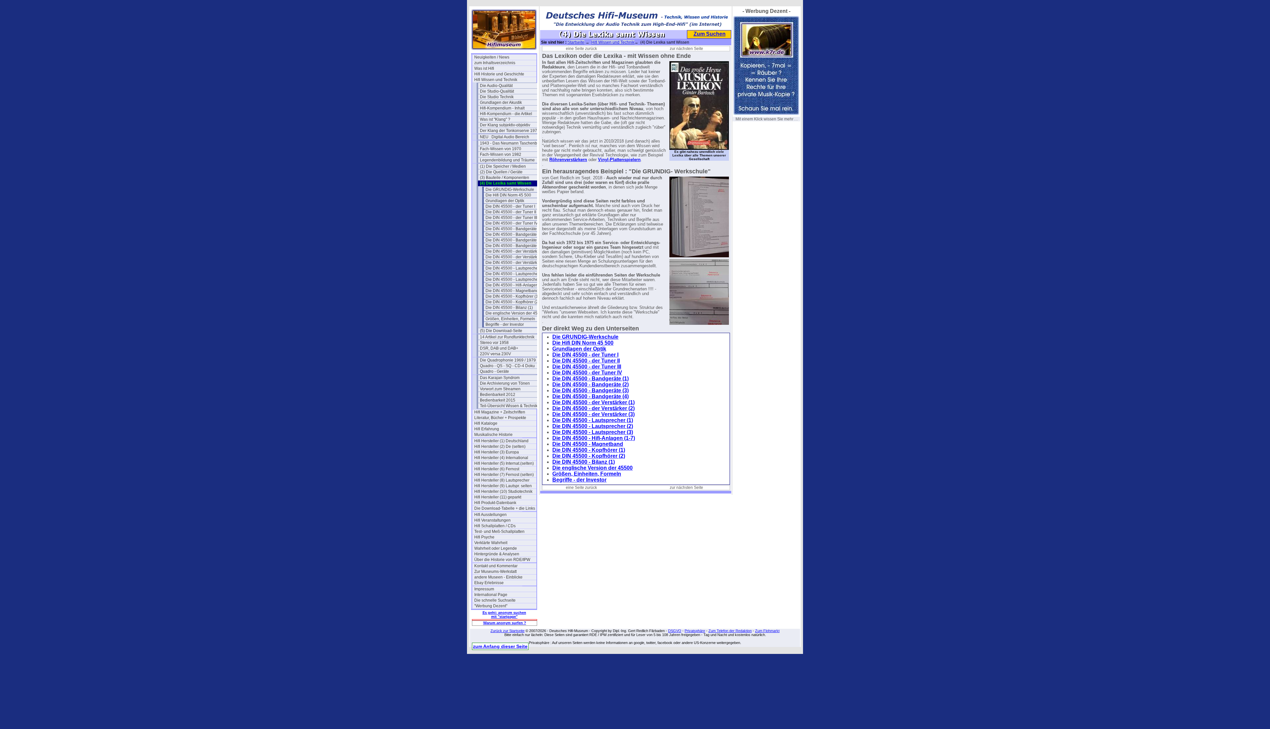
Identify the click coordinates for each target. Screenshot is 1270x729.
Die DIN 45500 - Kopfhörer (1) (512, 296)
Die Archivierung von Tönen (505, 383)
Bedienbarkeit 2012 (497, 394)
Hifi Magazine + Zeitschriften (499, 412)
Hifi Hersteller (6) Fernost (496, 469)
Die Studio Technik (497, 97)
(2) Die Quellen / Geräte (501, 172)
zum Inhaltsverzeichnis (494, 63)
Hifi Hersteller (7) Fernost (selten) (504, 474)
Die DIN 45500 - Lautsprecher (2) (515, 274)
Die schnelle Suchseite (495, 600)
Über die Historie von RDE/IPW (502, 559)
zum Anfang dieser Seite (500, 646)
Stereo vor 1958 (494, 342)
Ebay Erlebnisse (489, 582)
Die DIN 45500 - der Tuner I (510, 206)
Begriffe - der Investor (505, 324)
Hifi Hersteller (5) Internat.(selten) (504, 463)
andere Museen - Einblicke (498, 577)
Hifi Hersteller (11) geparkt (497, 497)
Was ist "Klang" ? (495, 119)
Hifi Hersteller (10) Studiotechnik (503, 491)
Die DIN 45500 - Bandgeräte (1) (514, 229)
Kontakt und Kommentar (496, 566)
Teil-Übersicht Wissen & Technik (508, 406)
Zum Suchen (710, 34)
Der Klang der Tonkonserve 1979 (509, 130)
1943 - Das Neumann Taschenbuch (511, 143)
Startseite (576, 42)
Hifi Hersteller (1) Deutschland (501, 441)
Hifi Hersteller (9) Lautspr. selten (503, 486)
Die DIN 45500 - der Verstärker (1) (516, 251)
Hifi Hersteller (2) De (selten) (500, 446)
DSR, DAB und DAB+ (499, 348)
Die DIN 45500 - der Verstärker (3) (516, 262)
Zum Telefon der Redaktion (730, 631)
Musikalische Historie (493, 434)
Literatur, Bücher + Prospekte (500, 417)
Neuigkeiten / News (491, 57)
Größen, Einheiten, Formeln (510, 319)
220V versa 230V (495, 354)
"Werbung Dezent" (490, 606)
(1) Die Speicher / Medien (503, 166)
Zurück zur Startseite (507, 631)
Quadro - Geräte (494, 371)
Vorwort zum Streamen (500, 389)
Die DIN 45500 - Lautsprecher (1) (515, 268)
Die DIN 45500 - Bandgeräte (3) (514, 240)
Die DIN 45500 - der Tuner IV (512, 223)
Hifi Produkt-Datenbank (495, 502)
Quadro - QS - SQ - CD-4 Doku (507, 366)
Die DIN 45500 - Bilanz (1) (509, 307)
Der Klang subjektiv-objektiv (505, 125)
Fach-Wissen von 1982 (500, 154)
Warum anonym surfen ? (504, 623)
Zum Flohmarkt (767, 631)
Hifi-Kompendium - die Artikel (506, 113)
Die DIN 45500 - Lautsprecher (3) (515, 279)
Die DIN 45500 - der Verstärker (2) (516, 257)
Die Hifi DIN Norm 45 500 (508, 195)
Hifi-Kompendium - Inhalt (502, 108)
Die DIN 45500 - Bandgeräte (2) (514, 234)
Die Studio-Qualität (497, 91)
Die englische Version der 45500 (515, 313)
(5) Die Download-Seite (501, 330)
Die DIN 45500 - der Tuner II (511, 212)
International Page (490, 594)
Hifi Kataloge (485, 423)
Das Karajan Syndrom (500, 377)
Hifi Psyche (484, 537)
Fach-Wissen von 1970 (500, 149)
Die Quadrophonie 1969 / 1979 (508, 360)
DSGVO (674, 631)
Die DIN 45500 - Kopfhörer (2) (512, 302)
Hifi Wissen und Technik (495, 79)
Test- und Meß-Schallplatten (499, 531)
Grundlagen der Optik (505, 200)
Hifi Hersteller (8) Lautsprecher (501, 480)
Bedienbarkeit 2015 (497, 400)
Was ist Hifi (484, 68)
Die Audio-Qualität (496, 85)
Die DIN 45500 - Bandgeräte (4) (514, 245)
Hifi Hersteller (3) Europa (496, 452)
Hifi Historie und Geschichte (499, 74)
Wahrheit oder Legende (495, 548)
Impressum (484, 589)
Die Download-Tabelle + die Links (504, 508)
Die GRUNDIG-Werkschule (510, 189)
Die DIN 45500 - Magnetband (512, 290)
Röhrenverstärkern (568, 159)
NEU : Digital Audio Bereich (504, 137)
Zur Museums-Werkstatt (495, 571)
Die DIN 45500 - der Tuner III (511, 217)
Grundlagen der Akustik (501, 102)
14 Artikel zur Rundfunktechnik (507, 337)
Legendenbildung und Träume (507, 160)
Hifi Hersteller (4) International (501, 457)
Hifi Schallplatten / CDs (495, 526)
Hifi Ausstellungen (490, 514)
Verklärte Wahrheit (490, 542)
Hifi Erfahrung (486, 429)
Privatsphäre (695, 631)
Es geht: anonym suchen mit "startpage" (504, 615)
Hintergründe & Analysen (496, 554)
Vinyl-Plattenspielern (619, 159)
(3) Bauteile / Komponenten (504, 177)
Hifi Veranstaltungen (492, 520)
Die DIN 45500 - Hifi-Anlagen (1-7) (517, 285)
